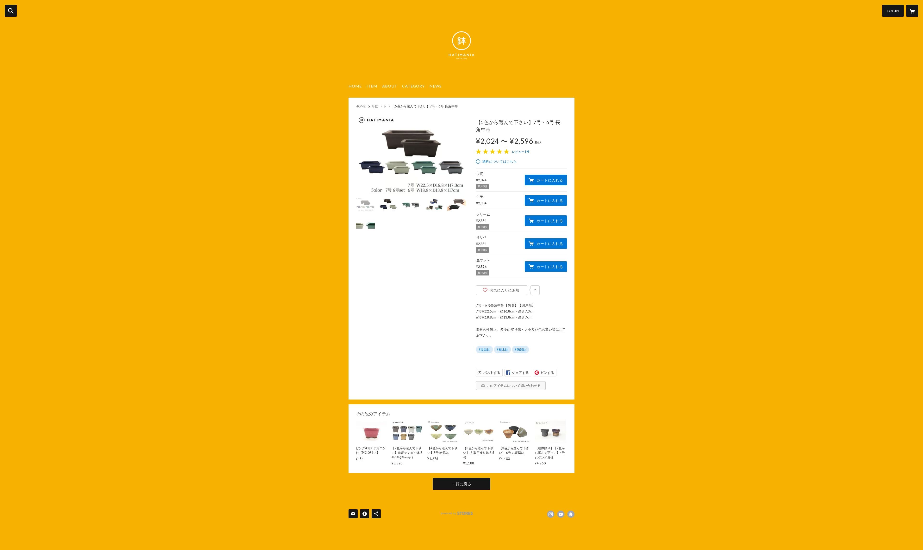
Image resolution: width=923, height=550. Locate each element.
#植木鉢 (502, 349)
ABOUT (389, 86)
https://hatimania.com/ (570, 514)
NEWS (436, 86)
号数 (375, 106)
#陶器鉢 (520, 349)
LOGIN (893, 11)
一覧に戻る (461, 483)
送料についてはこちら (499, 161)
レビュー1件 (521, 152)
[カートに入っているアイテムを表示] (912, 11)
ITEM (372, 86)
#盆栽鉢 (484, 349)
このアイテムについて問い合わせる (514, 385)
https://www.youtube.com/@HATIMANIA (560, 514)
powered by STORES (456, 513)
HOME (355, 86)
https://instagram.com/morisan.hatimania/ (550, 514)
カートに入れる (549, 180)
